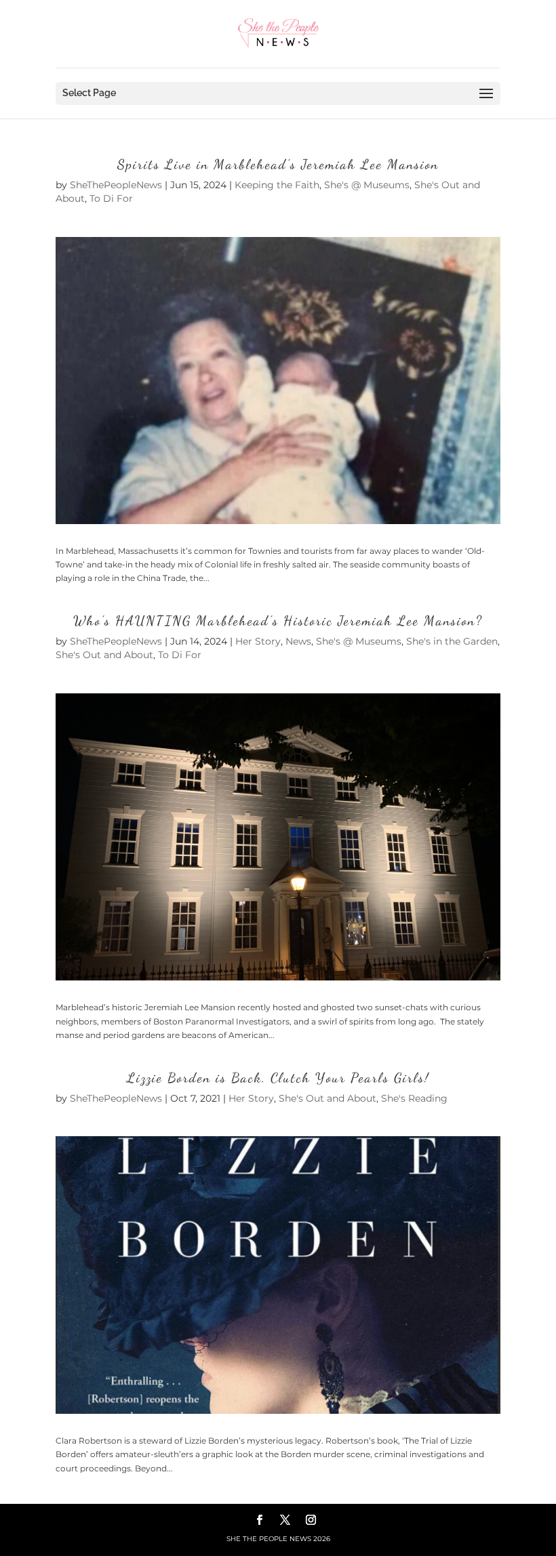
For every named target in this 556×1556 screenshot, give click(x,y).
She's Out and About (104, 655)
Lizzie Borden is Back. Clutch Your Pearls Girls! (278, 1078)
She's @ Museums (367, 185)
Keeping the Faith (277, 185)
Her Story (258, 641)
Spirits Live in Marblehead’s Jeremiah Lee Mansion (278, 164)
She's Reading (414, 1098)
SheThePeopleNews (116, 185)
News (298, 641)
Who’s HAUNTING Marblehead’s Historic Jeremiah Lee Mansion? (278, 621)
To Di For (111, 198)
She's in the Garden (452, 641)
